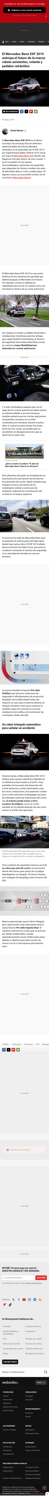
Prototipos (28, 1044)
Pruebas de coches (33, 1339)
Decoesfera (7, 1450)
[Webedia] (10, 1384)
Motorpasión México (32, 1478)
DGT (7, 42)
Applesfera (7, 1403)
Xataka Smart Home (10, 1407)
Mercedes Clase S (22, 177)
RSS (40, 1299)
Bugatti (41, 42)
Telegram (35, 1299)
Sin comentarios (12, 111)
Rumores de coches (11, 1344)
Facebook (22, 111)
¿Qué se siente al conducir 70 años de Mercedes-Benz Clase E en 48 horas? (21, 465)
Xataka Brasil (8, 1471)
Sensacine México (32, 1471)
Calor (14, 42)
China (22, 42)
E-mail (36, 111)
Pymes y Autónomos (33, 1450)
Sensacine (29, 1413)
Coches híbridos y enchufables (11, 1332)
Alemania (31, 42)
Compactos (30, 1331)
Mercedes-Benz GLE (24, 156)
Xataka (5, 1396)
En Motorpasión (11, 461)
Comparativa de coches (13, 1349)
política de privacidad (34, 1283)
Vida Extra (29, 1400)
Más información (37, 1493)
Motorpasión (30, 1430)
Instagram (29, 1299)
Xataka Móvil (7, 1400)
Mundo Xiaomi (8, 1410)
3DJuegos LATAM (32, 1467)
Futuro (5, 1353)
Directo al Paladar (9, 1430)
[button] (18, 130)
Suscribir (41, 1278)
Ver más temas (10, 1362)
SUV (38, 1044)
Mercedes (17, 1044)
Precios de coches (33, 1344)
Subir (39, 1383)
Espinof (28, 1417)
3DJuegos (29, 1396)
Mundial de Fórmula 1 (34, 1353)
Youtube (24, 1299)
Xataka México (8, 1467)
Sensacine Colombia (33, 1475)
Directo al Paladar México (12, 1478)
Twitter (26, 111)
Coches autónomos (34, 1349)
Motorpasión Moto (32, 1433)
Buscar (45, 1372)
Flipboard (31, 111)
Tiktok (10, 1304)
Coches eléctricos (33, 1326)
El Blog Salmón (30, 1447)
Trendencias (7, 1447)
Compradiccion (8, 1454)
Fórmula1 (7, 1326)
